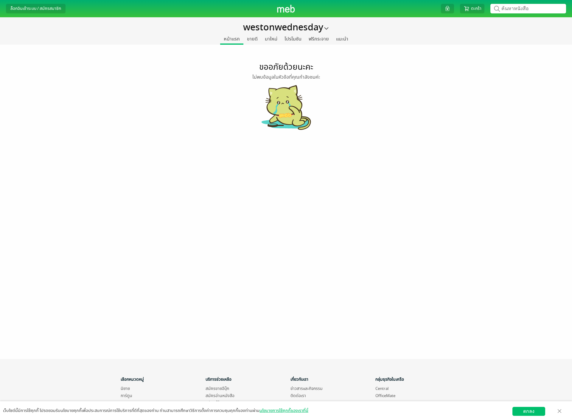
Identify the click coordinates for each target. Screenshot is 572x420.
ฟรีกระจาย (319, 39)
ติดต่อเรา (298, 396)
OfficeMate (385, 396)
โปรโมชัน (293, 39)
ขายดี (252, 39)
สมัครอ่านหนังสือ (220, 396)
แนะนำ (342, 39)
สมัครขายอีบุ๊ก (217, 388)
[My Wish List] (447, 8)
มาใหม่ (271, 39)
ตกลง (528, 411)
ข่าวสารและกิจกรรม (306, 388)
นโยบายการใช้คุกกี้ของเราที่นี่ (283, 410)
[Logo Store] (286, 9)
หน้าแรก (232, 39)
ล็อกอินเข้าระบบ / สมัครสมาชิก (35, 8)
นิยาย (125, 388)
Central (381, 388)
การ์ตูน (126, 396)
